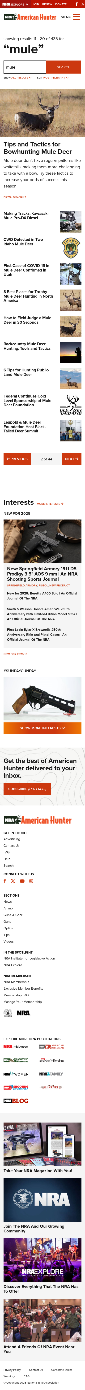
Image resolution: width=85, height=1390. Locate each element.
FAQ (7, 852)
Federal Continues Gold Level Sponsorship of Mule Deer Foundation (27, 400)
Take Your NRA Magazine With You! (38, 1171)
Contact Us (12, 845)
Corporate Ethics (61, 1370)
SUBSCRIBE (27, 788)
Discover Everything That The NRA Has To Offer (41, 1288)
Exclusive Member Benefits (23, 988)
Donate (61, 4)
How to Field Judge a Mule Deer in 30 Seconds (27, 320)
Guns (7, 921)
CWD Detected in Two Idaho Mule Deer (23, 242)
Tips (7, 934)
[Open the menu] (76, 16)
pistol (43, 585)
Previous (18, 458)
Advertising (12, 839)
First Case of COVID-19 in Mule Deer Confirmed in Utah (26, 270)
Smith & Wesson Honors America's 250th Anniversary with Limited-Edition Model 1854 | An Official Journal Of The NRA (42, 614)
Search (64, 67)
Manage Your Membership (23, 1001)
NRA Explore (13, 965)
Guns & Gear (13, 915)
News (8, 197)
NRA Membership (16, 981)
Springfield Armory (22, 585)
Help (7, 858)
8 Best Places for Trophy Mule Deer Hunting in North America (28, 296)
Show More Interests (50, 727)
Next (73, 458)
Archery (19, 197)
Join (36, 4)
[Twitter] (82, 3)
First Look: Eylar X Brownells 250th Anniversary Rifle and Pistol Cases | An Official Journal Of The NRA (37, 634)
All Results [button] (20, 77)
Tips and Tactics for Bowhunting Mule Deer (38, 147)
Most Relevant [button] (54, 77)
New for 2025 (14, 654)
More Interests (48, 504)
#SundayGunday (20, 671)
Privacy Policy (12, 1370)
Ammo (8, 908)
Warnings (10, 1376)
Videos (9, 941)
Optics (8, 928)
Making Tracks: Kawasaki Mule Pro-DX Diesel (26, 216)
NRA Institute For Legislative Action (29, 958)
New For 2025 (17, 513)
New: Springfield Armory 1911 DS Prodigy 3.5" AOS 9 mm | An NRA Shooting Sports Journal (42, 573)
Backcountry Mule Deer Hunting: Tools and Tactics (27, 346)
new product (59, 585)
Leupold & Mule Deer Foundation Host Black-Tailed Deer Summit (25, 426)
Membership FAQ (16, 995)
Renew (47, 4)
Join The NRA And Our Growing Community (34, 1228)
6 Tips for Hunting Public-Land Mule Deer (26, 372)
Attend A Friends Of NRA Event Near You (39, 1349)
